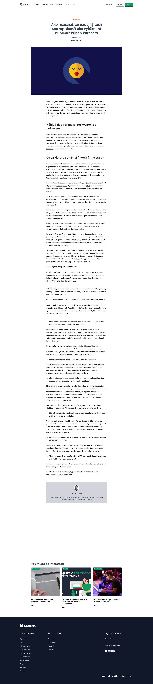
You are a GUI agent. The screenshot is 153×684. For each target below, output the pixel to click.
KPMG (88, 186)
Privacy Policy (109, 639)
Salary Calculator (25, 650)
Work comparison (25, 653)
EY (83, 272)
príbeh (77, 259)
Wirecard (54, 134)
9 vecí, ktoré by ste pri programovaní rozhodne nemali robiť (106, 600)
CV (21, 642)
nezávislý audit (61, 186)
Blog (21, 664)
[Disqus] (76, 533)
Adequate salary (25, 646)
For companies (48, 4)
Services (51, 639)
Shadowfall (55, 253)
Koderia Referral (25, 657)
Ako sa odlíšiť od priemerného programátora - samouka (42, 600)
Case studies (52, 642)
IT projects (36, 4)
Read (32, 606)
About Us (59, 4)
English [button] (108, 4)
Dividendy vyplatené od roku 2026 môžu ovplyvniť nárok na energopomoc (74, 601)
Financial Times (79, 169)
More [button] (74, 4)
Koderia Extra (24, 660)
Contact (67, 4)
